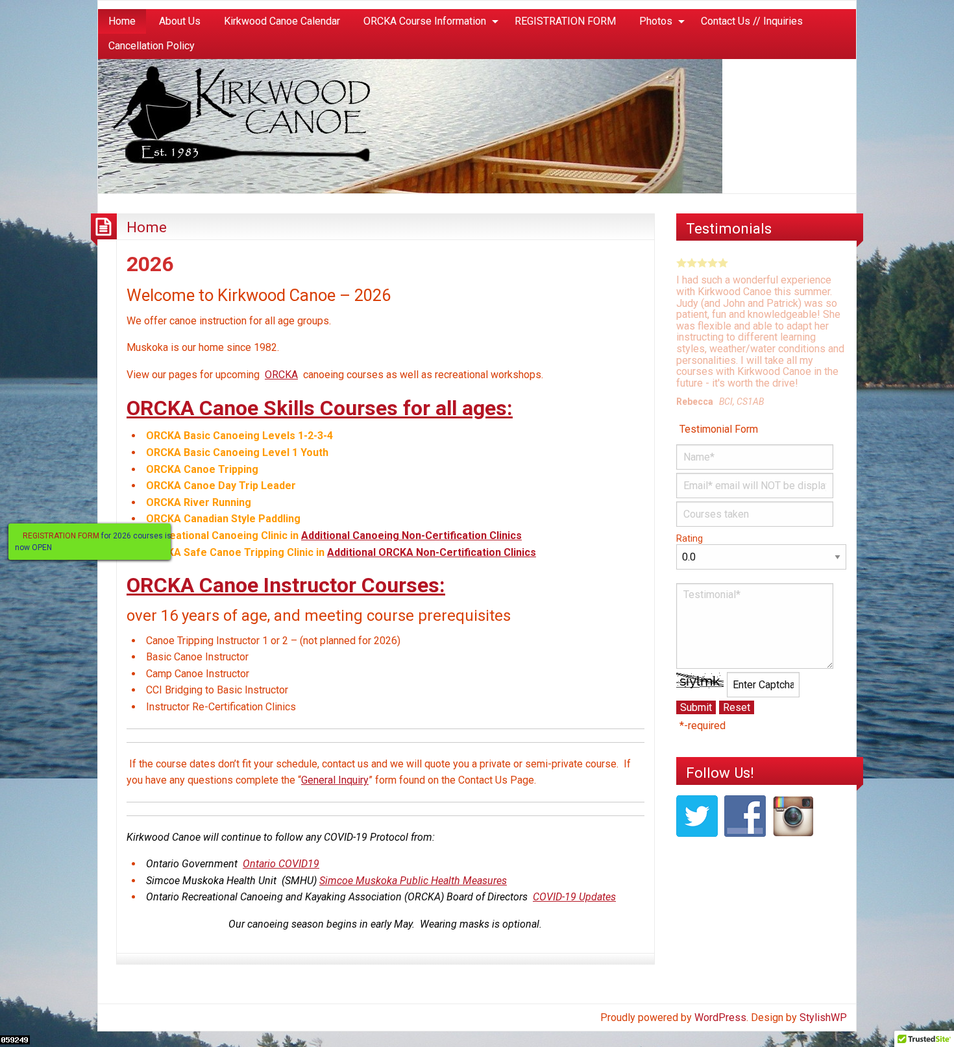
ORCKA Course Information (424, 21)
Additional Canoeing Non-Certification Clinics (411, 535)
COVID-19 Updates (574, 897)
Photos (655, 21)
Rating (689, 538)
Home (122, 21)
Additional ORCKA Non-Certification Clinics (431, 552)
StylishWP (823, 1017)
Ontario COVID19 (281, 864)
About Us (180, 21)
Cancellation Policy (151, 46)
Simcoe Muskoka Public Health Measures (413, 880)
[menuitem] (122, 21)
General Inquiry (335, 780)
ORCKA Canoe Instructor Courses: (286, 585)
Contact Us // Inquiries (752, 21)
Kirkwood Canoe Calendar (282, 21)
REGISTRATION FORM (565, 21)
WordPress (720, 1017)
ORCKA (281, 374)
